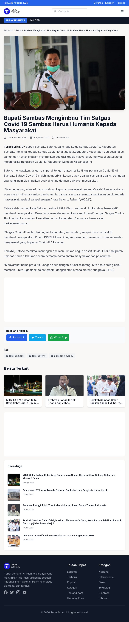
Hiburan (103, 598)
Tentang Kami (75, 592)
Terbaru (72, 577)
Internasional (106, 577)
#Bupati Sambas (15, 355)
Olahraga (104, 592)
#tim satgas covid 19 (62, 355)
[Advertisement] (64, 299)
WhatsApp (60, 337)
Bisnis (102, 582)
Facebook (19, 337)
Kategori (109, 2)
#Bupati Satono (37, 355)
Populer (72, 582)
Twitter (39, 337)
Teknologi (104, 587)
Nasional (104, 571)
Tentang (121, 2)
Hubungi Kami (75, 598)
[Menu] (122, 11)
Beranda (98, 2)
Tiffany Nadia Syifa (17, 137)
